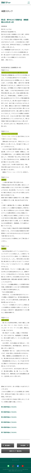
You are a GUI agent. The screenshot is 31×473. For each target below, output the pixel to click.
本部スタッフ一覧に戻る (15, 451)
